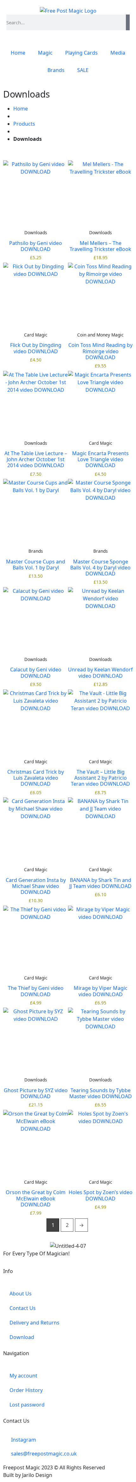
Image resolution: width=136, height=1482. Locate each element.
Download (21, 1337)
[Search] (128, 22)
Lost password (27, 1404)
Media (117, 52)
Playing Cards (81, 52)
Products (24, 123)
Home (18, 52)
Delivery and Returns (34, 1322)
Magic (45, 52)
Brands (56, 70)
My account (23, 1375)
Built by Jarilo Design (27, 1475)
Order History (26, 1390)
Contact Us (22, 1308)
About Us (20, 1293)
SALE (83, 70)
